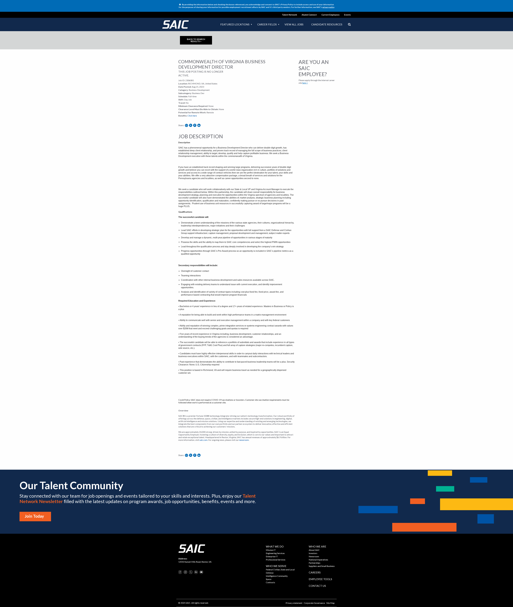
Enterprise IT (272, 556)
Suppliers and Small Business (322, 566)
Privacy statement (294, 603)
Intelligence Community (277, 576)
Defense (269, 572)
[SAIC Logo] (191, 548)
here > (305, 83)
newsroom (244, 440)
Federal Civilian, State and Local (280, 569)
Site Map (330, 603)
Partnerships (314, 563)
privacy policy (328, 7)
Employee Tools (320, 579)
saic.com (203, 440)
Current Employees (330, 15)
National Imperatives (318, 559)
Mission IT (271, 550)
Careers (315, 572)
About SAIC (314, 550)
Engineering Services (275, 553)
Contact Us (317, 585)
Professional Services (275, 559)
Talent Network (289, 15)
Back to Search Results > (196, 40)
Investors (313, 553)
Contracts (270, 582)
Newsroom (314, 556)
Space (268, 579)
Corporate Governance (314, 603)
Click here (192, 115)
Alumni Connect (309, 15)
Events (347, 15)
